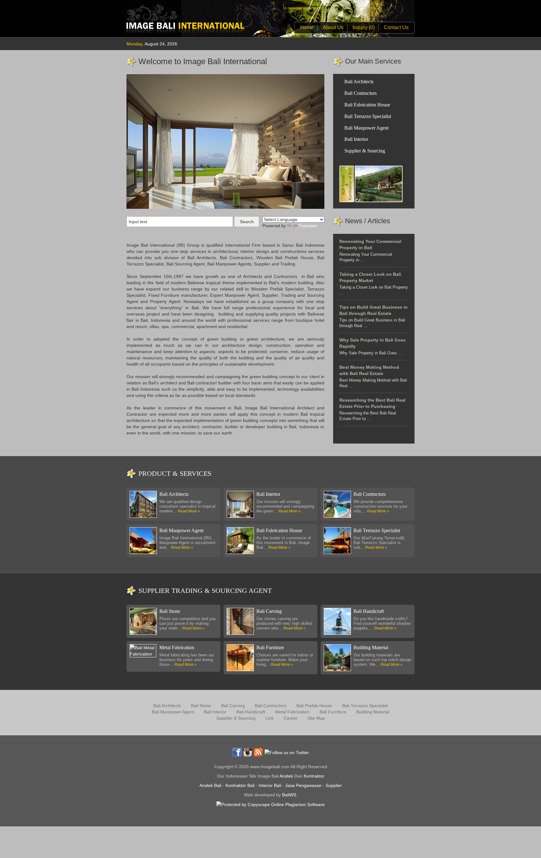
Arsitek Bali (210, 785)
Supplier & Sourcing (364, 150)
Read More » (189, 511)
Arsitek (286, 775)
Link (269, 718)
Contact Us (396, 27)
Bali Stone (169, 611)
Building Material (370, 647)
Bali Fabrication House (367, 104)
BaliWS (289, 794)
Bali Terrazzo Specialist (367, 116)
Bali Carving (269, 611)
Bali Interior (356, 139)
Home (307, 27)
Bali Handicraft (368, 611)
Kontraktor (314, 775)
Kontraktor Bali (240, 785)
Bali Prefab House (314, 705)
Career (290, 718)
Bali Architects (359, 81)
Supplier (334, 785)
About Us (333, 27)
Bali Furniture (270, 647)
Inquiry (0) (364, 27)
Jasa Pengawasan (303, 785)
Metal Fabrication (176, 647)
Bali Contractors (360, 93)
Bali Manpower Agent (366, 128)
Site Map (316, 718)
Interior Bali (270, 785)
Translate (308, 225)
